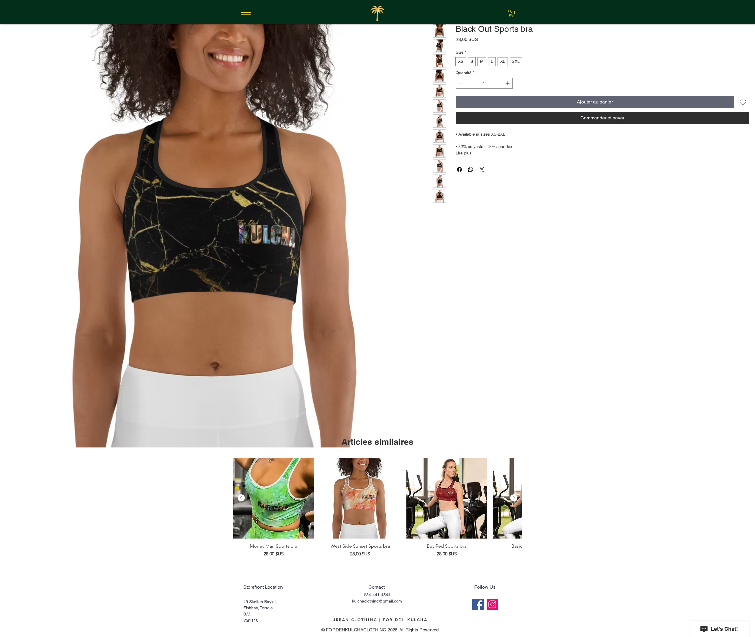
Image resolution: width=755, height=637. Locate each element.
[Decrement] (460, 83)
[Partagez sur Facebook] (459, 169)
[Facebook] (478, 604)
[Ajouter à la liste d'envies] (743, 102)
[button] (511, 13)
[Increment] (508, 83)
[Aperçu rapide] (273, 498)
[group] (377, 507)
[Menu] (245, 13)
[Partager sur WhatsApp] (470, 169)
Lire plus (464, 153)
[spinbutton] (484, 83)
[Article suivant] (513, 497)
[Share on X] (481, 169)
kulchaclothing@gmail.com (377, 601)
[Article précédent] (241, 497)
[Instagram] (492, 604)
